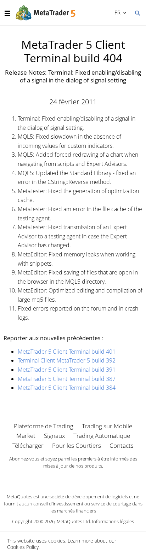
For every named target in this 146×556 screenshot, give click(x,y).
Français (116, 12)
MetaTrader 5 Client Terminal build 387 (67, 379)
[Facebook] (61, 478)
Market (25, 436)
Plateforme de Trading (43, 426)
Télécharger (28, 445)
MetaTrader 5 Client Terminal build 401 (67, 351)
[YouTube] (84, 478)
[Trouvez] (137, 12)
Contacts (122, 445)
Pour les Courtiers (76, 445)
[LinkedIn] (73, 478)
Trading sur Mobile (107, 426)
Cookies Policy (23, 547)
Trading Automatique (101, 436)
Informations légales (113, 521)
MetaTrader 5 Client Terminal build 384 (67, 388)
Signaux (54, 436)
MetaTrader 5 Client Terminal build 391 (67, 369)
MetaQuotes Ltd (73, 521)
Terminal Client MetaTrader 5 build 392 (67, 360)
